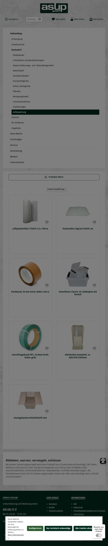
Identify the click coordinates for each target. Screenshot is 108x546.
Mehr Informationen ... (16, 536)
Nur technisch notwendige (58, 528)
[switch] (99, 535)
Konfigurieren (35, 528)
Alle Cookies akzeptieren (86, 528)
